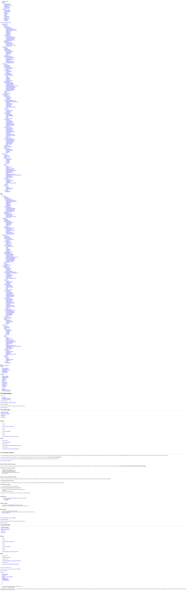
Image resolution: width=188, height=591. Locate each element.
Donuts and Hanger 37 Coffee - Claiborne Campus (10, 436)
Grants (7, 247)
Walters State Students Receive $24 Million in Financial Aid (11, 445)
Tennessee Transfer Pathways (10, 37)
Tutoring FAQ (8, 111)
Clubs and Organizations (8, 146)
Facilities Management (9, 171)
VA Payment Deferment (10, 293)
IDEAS (7, 173)
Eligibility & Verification (8, 82)
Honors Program (8, 217)
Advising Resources (9, 104)
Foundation (6, 178)
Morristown (8, 159)
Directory (5, 14)
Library (5, 15)
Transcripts (8, 151)
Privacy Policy (4, 587)
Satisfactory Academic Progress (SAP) (12, 85)
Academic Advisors (9, 103)
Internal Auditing (9, 175)
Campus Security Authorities (10, 135)
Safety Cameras (8, 137)
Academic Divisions (7, 27)
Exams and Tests (8, 58)
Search (1, 400)
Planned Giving (8, 181)
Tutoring (5, 108)
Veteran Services (6, 119)
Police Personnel (8, 129)
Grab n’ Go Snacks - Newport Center (8, 426)
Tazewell (7, 162)
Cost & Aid (4, 63)
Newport (7, 163)
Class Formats (6, 41)
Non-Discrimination (5, 579)
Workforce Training (5, 1)
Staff (7, 54)
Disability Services (7, 113)
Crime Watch (8, 133)
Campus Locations (7, 158)
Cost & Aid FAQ (7, 262)
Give (3, 575)
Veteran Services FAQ (9, 125)
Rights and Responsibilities (10, 86)
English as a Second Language (11, 45)
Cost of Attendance (7, 65)
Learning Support (9, 44)
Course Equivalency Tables (10, 39)
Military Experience (9, 232)
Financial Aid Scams (9, 80)
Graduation (8, 323)
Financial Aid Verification (10, 88)
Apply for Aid (3, 415)
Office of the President (9, 176)
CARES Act (8, 79)
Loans (7, 248)
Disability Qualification (9, 115)
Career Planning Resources (10, 141)
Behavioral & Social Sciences (10, 29)
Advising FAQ (8, 105)
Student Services (4, 94)
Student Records (6, 148)
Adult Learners (6, 6)
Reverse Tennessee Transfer (10, 38)
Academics (4, 24)
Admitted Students (7, 49)
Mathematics (8, 32)
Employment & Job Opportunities (7, 576)
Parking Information (9, 300)
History (5, 157)
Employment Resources (10, 140)
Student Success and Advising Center (10, 100)
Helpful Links (8, 240)
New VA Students (9, 292)
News (5, 164)
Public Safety (8, 34)
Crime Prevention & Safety (10, 131)
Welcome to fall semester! (6, 442)
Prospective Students (7, 3)
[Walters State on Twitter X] (2, 582)
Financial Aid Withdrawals (10, 89)
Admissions (4, 46)
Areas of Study (6, 26)
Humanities (8, 31)
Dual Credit (8, 60)
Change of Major (9, 277)
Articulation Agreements (10, 210)
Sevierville (8, 161)
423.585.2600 (5, 570)
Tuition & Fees (6, 69)
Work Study (8, 78)
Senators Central (6, 18)
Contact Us (6, 92)
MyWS (3, 2)
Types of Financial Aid (7, 74)
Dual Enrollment (8, 52)
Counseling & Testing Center (8, 138)
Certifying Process (9, 122)
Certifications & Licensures (10, 233)
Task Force (8, 126)
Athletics (5, 12)
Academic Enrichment (7, 42)
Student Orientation (9, 99)
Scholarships (8, 77)
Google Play (6, 499)
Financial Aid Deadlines (5, 412)
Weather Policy (6, 190)
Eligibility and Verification (6, 390)
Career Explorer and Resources (11, 278)
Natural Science (8, 33)
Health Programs (8, 202)
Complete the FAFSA (9, 84)
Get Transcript (16, 486)
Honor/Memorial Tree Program (11, 182)
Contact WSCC (6, 155)
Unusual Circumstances (10, 90)
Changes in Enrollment (9, 255)
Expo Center (6, 19)
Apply (1, 193)
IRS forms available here (6, 512)
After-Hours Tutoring (9, 110)
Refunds (7, 72)
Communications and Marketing (11, 170)
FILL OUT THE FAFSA (4, 402)
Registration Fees (9, 73)
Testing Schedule (9, 315)
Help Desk (6, 20)
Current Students (6, 4)
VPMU (3, 388)
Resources (4, 9)
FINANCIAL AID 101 (4, 407)
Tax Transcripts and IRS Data (10, 87)
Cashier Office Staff (7, 93)
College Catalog (6, 17)
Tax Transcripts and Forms (6, 399)
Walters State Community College (5, 22)
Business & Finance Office (10, 168)
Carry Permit (8, 307)
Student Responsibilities (10, 123)
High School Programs (7, 50)
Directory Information (9, 150)
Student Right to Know (6, 580)
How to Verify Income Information (5, 460)
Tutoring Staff (8, 112)
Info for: (2, 366)
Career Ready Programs (8, 40)
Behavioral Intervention (10, 130)
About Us (3, 153)
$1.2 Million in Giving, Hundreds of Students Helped (10, 448)
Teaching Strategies (9, 118)
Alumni (5, 185)
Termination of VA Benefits (10, 124)
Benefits (7, 187)
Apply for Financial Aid (8, 67)
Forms (7, 116)
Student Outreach (7, 145)
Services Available (9, 114)
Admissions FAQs (7, 55)
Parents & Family (7, 7)
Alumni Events (8, 360)
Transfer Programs (7, 35)
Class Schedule (6, 16)
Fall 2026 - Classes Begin (6, 431)
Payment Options (9, 71)
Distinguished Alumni (9, 188)
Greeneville (8, 160)
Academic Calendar (7, 10)
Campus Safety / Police (8, 127)
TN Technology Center (9, 62)
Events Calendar (6, 11)
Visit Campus (8, 98)
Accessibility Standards (11, 587)
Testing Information (9, 143)
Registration (8, 102)
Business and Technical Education (11, 30)
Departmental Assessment (10, 59)
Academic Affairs (9, 338)
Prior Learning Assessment (8, 56)
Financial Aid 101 (7, 66)
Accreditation (6, 184)
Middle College (8, 53)
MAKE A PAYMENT (12, 402)
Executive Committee (9, 180)
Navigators (8, 270)
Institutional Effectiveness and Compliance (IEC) (13, 346)
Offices (5, 165)
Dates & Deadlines (7, 81)
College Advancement (9, 169)
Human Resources (9, 172)
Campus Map (6, 13)
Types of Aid (3, 417)
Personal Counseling (9, 142)
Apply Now (6, 48)
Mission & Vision (7, 156)
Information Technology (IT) (10, 345)
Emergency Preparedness (10, 134)
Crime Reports (8, 132)
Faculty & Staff (6, 8)
